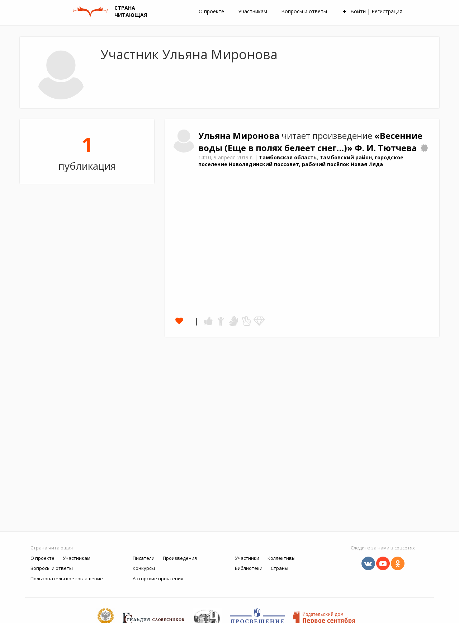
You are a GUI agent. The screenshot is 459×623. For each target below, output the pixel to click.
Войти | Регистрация (375, 11)
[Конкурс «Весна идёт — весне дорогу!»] (424, 148)
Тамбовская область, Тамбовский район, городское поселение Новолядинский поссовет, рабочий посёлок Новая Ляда (300, 161)
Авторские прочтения (158, 578)
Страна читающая (51, 547)
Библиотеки (248, 568)
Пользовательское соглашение (66, 578)
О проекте (211, 11)
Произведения (180, 558)
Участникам (252, 11)
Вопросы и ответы (304, 11)
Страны (279, 568)
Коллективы (281, 558)
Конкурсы (144, 568)
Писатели (144, 558)
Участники (247, 558)
